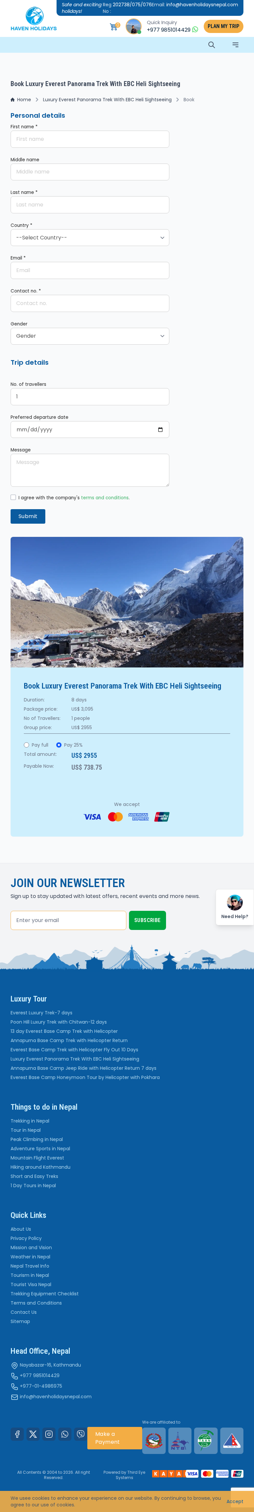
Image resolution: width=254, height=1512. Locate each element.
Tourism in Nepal (30, 1275)
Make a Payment (107, 1438)
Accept (235, 1501)
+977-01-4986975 (41, 1386)
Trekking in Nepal (30, 1121)
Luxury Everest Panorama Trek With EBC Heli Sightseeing (107, 99)
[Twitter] (33, 1434)
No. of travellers (28, 384)
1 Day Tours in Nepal (33, 1185)
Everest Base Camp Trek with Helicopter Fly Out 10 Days (74, 1049)
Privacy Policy (26, 1238)
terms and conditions (105, 498)
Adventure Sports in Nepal (40, 1148)
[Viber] (80, 1434)
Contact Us (24, 1312)
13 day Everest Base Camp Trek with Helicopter (64, 1031)
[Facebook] (17, 1434)
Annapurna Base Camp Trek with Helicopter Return (69, 1040)
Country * (21, 225)
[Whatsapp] (64, 1434)
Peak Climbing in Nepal (37, 1139)
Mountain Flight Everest (37, 1158)
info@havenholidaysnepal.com (56, 1396)
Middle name (25, 160)
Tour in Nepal (26, 1130)
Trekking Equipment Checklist (45, 1293)
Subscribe (147, 920)
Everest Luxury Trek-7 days (41, 1012)
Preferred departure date (39, 417)
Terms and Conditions (36, 1303)
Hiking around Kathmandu (40, 1167)
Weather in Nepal (30, 1256)
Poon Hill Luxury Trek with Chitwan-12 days (59, 1022)
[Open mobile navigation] (235, 45)
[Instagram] (49, 1434)
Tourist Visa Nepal (31, 1284)
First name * (24, 127)
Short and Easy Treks (34, 1176)
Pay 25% (73, 745)
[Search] (212, 45)
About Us (21, 1229)
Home (24, 99)
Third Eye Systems (131, 1474)
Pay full (40, 745)
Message (21, 450)
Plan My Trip (223, 26)
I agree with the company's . (74, 498)
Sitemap (20, 1321)
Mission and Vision (31, 1247)
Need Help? (234, 916)
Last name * (24, 192)
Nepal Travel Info (30, 1266)
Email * (18, 258)
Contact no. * (26, 291)
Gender (19, 324)
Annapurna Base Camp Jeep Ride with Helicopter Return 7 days (83, 1068)
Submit (28, 516)
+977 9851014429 (40, 1375)
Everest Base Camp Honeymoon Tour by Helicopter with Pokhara (85, 1077)
